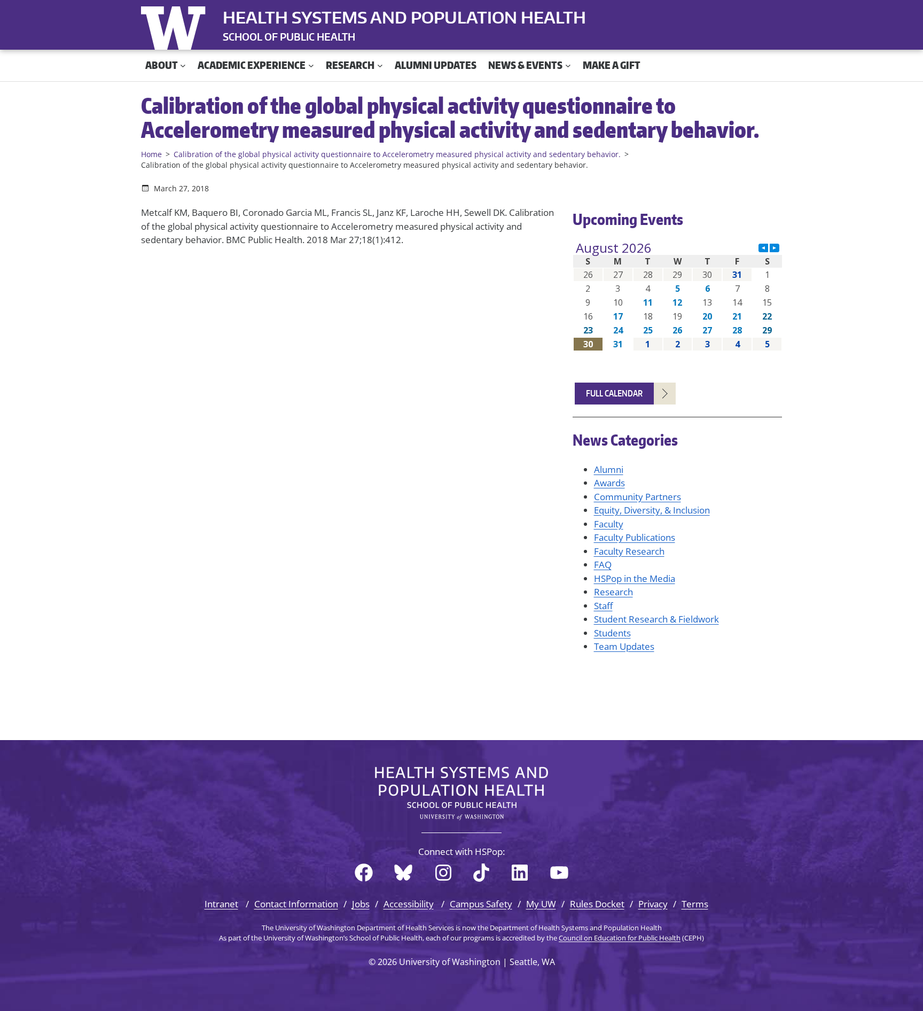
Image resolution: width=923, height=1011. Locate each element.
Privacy (653, 904)
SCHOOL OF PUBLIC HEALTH (289, 36)
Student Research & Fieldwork (656, 619)
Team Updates (624, 646)
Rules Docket (597, 904)
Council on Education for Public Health (619, 938)
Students (612, 633)
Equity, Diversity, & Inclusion (652, 510)
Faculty (608, 524)
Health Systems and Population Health (404, 17)
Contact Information (296, 904)
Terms (695, 904)
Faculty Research (629, 551)
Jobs (361, 904)
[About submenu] (183, 65)
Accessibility (409, 904)
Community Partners (637, 497)
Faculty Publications (634, 537)
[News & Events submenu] (568, 65)
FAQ (603, 564)
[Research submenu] (380, 65)
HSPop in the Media (634, 578)
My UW (541, 904)
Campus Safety (481, 904)
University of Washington (175, 26)
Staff (603, 606)
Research (613, 592)
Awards (609, 483)
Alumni (608, 469)
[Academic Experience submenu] (311, 65)
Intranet (221, 904)
